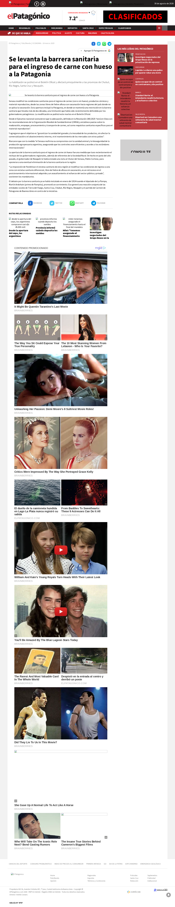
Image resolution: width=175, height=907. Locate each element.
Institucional (152, 881)
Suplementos (152, 875)
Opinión (53, 881)
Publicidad (151, 878)
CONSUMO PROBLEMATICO (41, 864)
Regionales (24, 28)
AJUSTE (68, 33)
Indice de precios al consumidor (69, 864)
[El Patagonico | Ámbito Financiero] (127, 4)
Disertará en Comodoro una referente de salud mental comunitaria (148, 120)
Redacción (134, 881)
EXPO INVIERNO (131, 864)
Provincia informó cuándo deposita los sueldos (46, 230)
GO (105, 864)
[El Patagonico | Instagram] (43, 3)
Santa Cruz (88, 28)
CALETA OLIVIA (107, 33)
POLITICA (56, 33)
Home (11, 28)
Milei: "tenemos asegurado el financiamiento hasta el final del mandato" (72, 236)
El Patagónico (14, 43)
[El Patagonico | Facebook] (36, 3)
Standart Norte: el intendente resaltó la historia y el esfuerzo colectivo (149, 98)
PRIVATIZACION (140, 54)
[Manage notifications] (168, 895)
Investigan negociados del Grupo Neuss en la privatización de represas (99, 238)
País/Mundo (56, 28)
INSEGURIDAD (42, 33)
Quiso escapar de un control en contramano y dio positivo (149, 83)
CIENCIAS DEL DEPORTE (18, 864)
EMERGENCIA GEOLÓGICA (150, 864)
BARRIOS (138, 92)
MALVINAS (92, 33)
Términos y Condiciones (96, 881)
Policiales (41, 28)
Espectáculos (106, 28)
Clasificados (124, 28)
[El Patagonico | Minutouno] (93, 4)
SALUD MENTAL (140, 114)
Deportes (72, 28)
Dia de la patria (115, 864)
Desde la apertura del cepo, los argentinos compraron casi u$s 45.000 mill (19, 236)
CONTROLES (139, 79)
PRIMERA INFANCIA (93, 864)
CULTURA (80, 33)
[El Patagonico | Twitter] (21, 4)
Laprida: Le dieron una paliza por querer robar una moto (148, 71)
